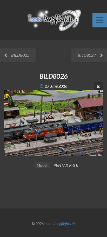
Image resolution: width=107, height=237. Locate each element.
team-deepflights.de (60, 223)
